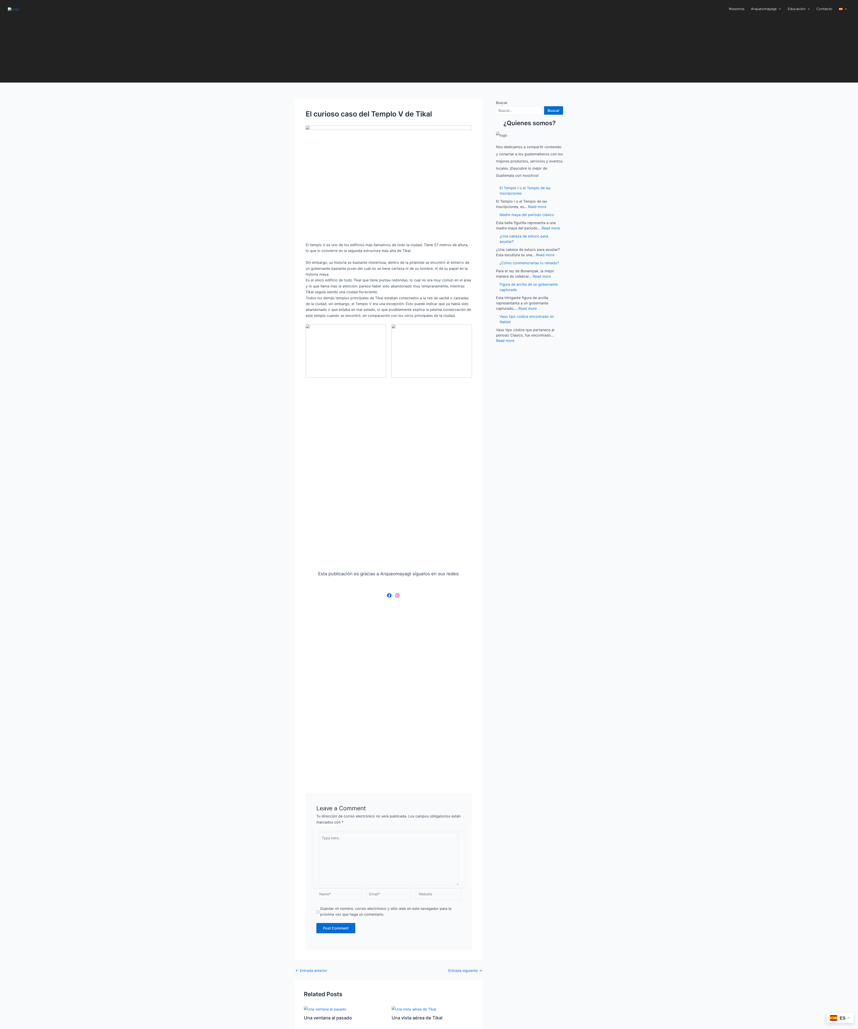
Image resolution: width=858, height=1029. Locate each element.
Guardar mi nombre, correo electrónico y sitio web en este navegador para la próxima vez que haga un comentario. (385, 911)
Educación (796, 9)
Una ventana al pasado (328, 1018)
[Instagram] (397, 595)
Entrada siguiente (465, 970)
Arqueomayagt (764, 9)
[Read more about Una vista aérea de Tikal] (414, 1009)
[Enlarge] (466, 131)
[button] (779, 9)
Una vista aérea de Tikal (417, 1018)
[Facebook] (389, 595)
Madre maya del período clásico (527, 214)
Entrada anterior (311, 970)
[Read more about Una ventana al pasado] (325, 1009)
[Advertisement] (429, 51)
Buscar (501, 102)
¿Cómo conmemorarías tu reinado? (529, 263)
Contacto (824, 9)
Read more (537, 206)
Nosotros (736, 9)
